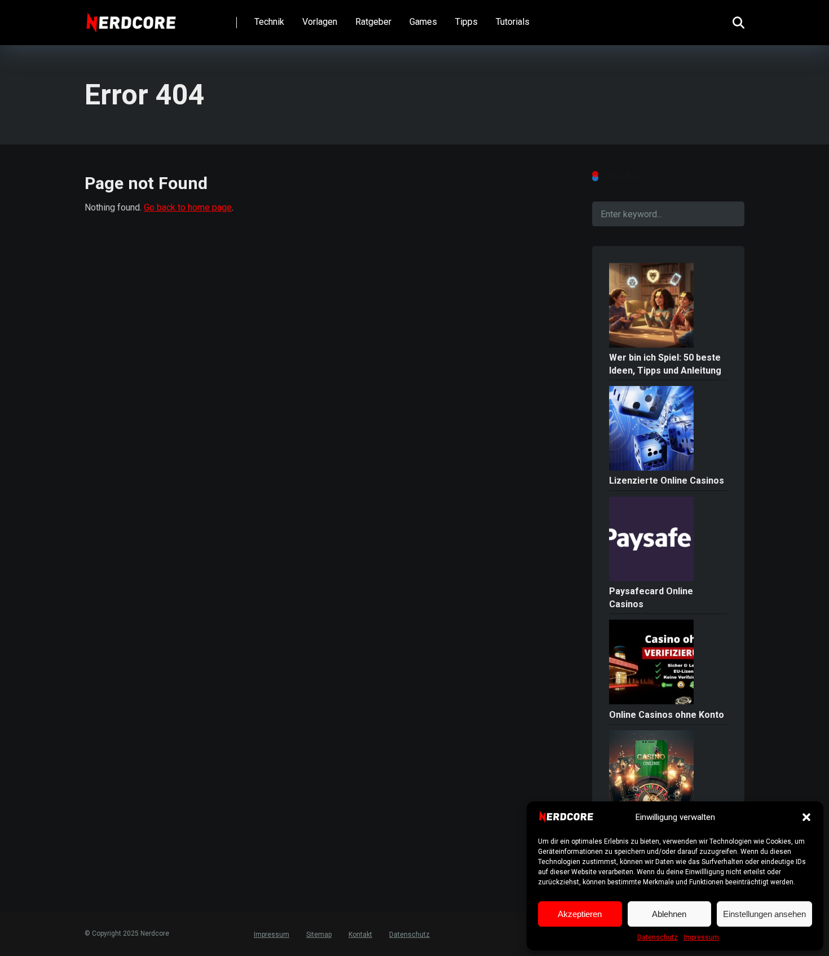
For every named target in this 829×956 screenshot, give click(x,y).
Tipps (466, 21)
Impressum (701, 937)
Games (423, 21)
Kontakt (360, 935)
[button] (806, 817)
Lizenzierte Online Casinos (666, 480)
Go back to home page (188, 207)
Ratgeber (373, 21)
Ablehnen (669, 914)
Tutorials (513, 21)
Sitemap (319, 935)
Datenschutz (657, 937)
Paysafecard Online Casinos (651, 597)
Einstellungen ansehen (764, 914)
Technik (269, 21)
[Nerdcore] (131, 18)
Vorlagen (319, 21)
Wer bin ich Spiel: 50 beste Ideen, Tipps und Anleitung (665, 364)
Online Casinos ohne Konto (666, 714)
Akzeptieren (580, 914)
